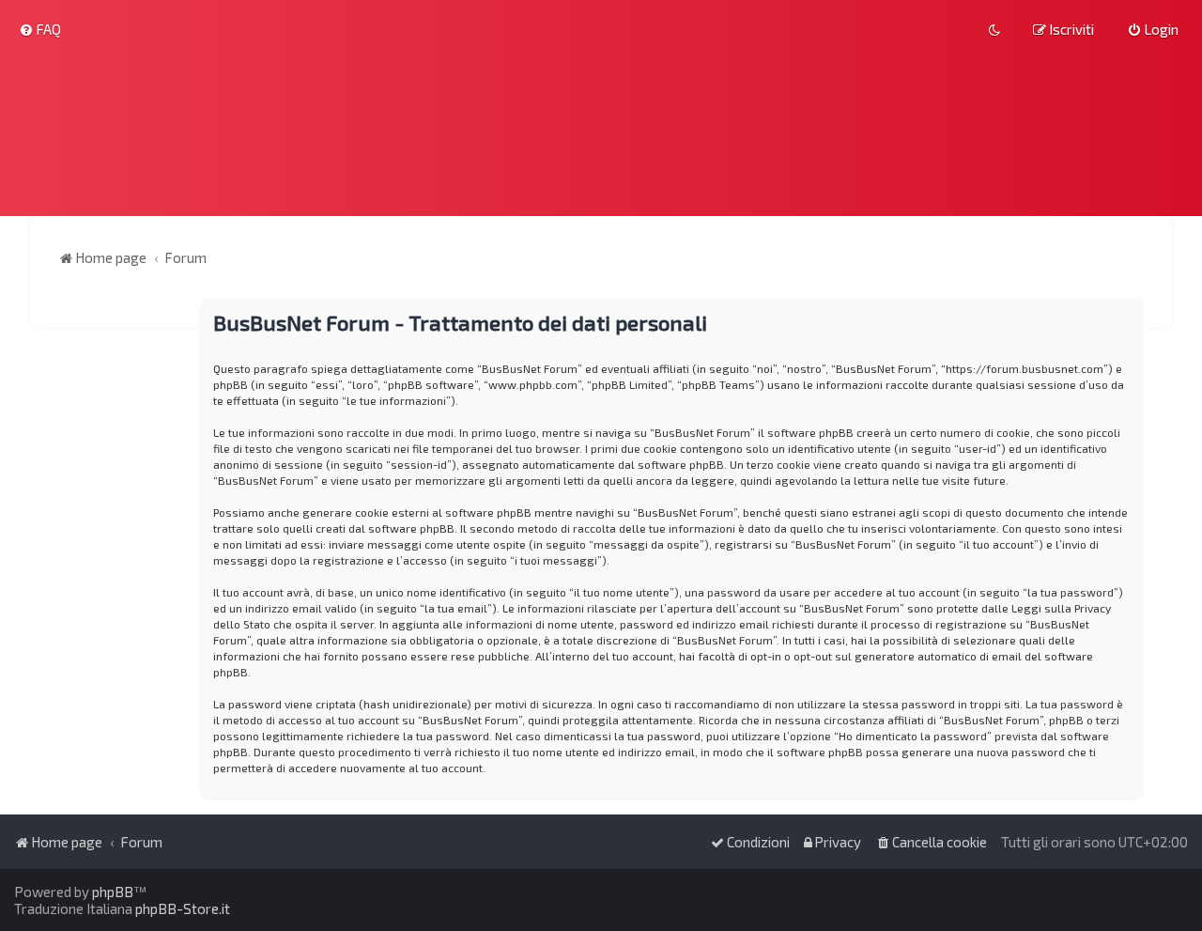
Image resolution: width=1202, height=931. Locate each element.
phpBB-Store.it (182, 908)
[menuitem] (40, 29)
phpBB (112, 891)
